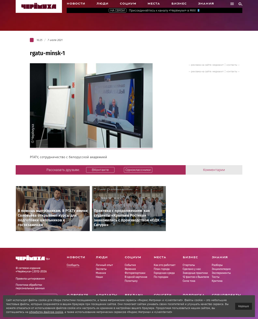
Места (154, 3)
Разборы (41, 189)
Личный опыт (104, 265)
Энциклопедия (221, 269)
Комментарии (214, 170)
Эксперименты (221, 273)
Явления (130, 269)
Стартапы (189, 265)
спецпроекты (226, 295)
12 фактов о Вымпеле (196, 277)
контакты (231, 64)
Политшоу (131, 281)
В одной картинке (136, 277)
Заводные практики (121, 189)
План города (162, 269)
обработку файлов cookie (46, 312)
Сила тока (189, 281)
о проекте (77, 295)
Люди (102, 3)
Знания (206, 3)
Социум (128, 3)
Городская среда (164, 273)
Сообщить (73, 265)
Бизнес (179, 3)
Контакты (106, 295)
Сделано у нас (192, 269)
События (130, 265)
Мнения (101, 273)
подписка (194, 295)
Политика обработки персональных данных (30, 286)
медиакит (218, 64)
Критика (217, 281)
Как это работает (164, 265)
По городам (161, 277)
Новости (76, 3)
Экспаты (101, 269)
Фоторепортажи (135, 273)
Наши (99, 277)
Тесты (215, 277)
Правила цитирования (30, 278)
